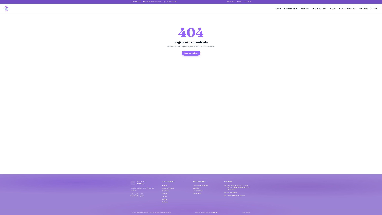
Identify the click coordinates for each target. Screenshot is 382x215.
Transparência (231, 2)
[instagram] (132, 195)
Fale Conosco (247, 2)
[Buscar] (372, 8)
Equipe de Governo (290, 8)
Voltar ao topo (246, 212)
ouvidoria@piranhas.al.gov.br (153, 2)
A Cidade (278, 8)
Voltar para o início (191, 53)
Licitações (196, 188)
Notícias (333, 8)
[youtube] (142, 195)
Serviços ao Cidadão (319, 8)
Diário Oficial (197, 193)
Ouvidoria (239, 2)
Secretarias (305, 8)
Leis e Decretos (198, 191)
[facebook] (137, 195)
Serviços (165, 193)
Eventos (164, 196)
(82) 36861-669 (137, 2)
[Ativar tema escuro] (376, 8)
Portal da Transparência (347, 8)
